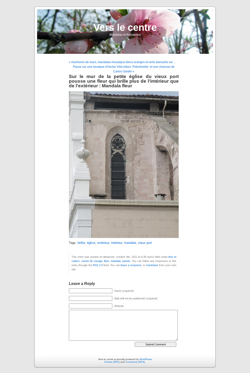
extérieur (103, 243)
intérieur (116, 243)
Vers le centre (125, 27)
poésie (126, 261)
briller (81, 243)
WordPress (146, 359)
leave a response (131, 265)
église (91, 243)
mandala (130, 243)
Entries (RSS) (112, 362)
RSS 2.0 (98, 265)
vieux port (145, 243)
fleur (106, 261)
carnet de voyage (92, 261)
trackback (152, 265)
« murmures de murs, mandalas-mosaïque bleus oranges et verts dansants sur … (123, 62)
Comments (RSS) (135, 362)
